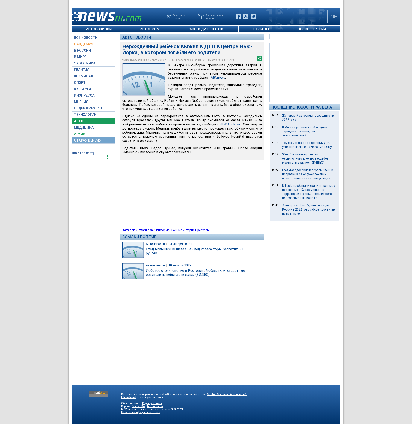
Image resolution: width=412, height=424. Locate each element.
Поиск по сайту (83, 153)
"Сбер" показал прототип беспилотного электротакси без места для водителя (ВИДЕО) (305, 158)
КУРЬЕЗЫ (261, 29)
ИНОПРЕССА (84, 95)
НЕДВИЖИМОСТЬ (88, 108)
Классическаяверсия (214, 16)
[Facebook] (238, 16)
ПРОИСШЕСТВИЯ (311, 29)
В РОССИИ (82, 50)
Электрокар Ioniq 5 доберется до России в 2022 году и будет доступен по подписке (308, 209)
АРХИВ (79, 134)
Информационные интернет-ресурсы (182, 230)
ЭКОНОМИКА (84, 63)
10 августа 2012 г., (181, 265)
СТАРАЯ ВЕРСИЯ (87, 140)
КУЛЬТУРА (82, 89)
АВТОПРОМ (149, 29)
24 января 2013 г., (181, 244)
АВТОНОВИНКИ (99, 29)
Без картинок (155, 406)
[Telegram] (253, 16)
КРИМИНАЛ (83, 76)
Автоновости (136, 37)
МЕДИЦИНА (84, 127)
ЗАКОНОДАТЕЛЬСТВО (206, 29)
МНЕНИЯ (81, 102)
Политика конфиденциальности (140, 412)
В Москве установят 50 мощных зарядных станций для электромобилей (304, 131)
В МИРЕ (80, 57)
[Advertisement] (305, 72)
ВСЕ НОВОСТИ (86, 38)
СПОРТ (80, 83)
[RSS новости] (245, 16)
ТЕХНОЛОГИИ (85, 115)
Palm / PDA (138, 406)
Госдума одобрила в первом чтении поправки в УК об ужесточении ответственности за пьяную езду (307, 174)
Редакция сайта (152, 403)
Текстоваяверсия (179, 16)
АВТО (78, 121)
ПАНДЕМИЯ (83, 44)
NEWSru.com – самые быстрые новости (145, 409)
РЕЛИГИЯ (81, 70)
